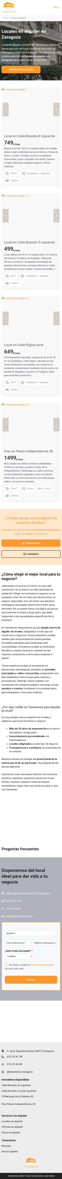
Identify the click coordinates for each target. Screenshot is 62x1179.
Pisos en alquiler (11, 1132)
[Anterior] (6, 109)
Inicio (5, 18)
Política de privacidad (42, 964)
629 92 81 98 (13, 901)
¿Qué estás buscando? (19, 950)
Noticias (6, 1145)
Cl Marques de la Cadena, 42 (18, 1096)
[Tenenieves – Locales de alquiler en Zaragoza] (9, 7)
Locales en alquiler (12, 1121)
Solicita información (21, 69)
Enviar (31, 979)
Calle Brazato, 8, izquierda (16, 1085)
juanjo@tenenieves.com (19, 916)
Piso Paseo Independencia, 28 (18, 1103)
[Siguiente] (56, 109)
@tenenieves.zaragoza (20, 1071)
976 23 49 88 (13, 908)
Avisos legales (10, 1151)
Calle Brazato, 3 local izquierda (19, 1090)
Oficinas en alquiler (12, 1126)
